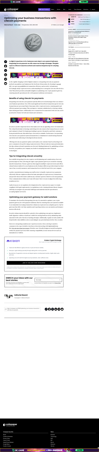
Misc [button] (64, 9)
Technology (53, 436)
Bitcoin (52, 442)
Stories (6, 15)
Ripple (73, 49)
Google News (6, 444)
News (69, 49)
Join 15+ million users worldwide (34, 263)
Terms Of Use (6, 440)
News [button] (52, 9)
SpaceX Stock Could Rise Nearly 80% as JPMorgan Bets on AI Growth (78, 42)
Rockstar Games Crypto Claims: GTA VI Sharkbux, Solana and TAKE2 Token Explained (78, 37)
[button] (77, 9)
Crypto (73, 56)
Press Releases (77, 9)
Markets (74, 62)
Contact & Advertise (8, 436)
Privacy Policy (58, 283)
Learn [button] (69, 9)
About (4, 434)
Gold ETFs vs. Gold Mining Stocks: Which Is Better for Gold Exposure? (78, 32)
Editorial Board (8, 25)
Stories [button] (58, 9)
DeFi (52, 438)
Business (53, 434)
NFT (52, 440)
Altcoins (52, 446)
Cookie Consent (7, 446)
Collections (85, 9)
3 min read (17, 25)
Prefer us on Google (58, 25)
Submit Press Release (8, 442)
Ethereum (53, 444)
